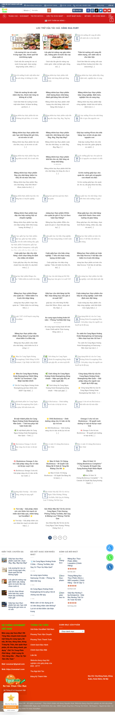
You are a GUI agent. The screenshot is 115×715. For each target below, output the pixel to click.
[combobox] (72, 631)
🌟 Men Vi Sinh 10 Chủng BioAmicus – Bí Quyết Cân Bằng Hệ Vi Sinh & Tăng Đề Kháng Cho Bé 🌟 (57, 465)
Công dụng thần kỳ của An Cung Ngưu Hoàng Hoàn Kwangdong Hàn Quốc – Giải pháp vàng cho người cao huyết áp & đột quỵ (89, 378)
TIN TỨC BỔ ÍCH (37, 16)
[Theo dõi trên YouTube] (109, 10)
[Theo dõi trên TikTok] (96, 10)
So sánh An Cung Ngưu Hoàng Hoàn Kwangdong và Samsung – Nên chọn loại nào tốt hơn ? (89, 335)
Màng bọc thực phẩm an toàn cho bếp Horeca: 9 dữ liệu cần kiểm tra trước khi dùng (89, 255)
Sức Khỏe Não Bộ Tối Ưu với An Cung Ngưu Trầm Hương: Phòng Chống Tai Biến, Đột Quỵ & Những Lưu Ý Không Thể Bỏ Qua (57, 514)
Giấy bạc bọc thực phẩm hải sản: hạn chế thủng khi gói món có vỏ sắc (17, 606)
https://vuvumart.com (15, 669)
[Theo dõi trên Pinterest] (105, 10)
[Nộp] (49, 10)
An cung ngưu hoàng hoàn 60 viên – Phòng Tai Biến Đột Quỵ (57, 319)
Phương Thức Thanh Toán (41, 639)
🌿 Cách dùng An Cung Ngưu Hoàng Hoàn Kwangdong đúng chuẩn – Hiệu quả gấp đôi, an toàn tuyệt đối (57, 377)
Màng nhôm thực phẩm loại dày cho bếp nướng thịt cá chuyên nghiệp (25, 215)
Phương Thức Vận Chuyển (41, 634)
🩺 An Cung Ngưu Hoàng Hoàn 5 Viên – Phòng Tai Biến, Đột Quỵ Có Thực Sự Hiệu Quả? (43, 564)
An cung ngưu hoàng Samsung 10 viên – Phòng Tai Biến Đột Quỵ (42, 578)
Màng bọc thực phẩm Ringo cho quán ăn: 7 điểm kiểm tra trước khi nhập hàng (25, 295)
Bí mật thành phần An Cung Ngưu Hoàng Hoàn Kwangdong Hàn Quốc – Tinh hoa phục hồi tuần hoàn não (25, 422)
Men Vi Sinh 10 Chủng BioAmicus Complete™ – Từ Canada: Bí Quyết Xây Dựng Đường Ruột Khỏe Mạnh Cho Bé (89, 466)
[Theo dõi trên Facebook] (88, 10)
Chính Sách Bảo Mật (38, 650)
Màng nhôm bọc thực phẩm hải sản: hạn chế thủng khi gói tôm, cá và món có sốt (25, 135)
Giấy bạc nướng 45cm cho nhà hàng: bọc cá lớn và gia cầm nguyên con (89, 135)
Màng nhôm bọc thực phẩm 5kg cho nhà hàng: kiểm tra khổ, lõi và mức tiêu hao (25, 175)
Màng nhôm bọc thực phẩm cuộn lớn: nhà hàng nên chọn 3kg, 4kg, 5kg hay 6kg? (57, 135)
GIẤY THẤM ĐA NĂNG (56, 21)
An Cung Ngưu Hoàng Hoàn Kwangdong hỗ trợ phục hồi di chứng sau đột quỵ (42, 592)
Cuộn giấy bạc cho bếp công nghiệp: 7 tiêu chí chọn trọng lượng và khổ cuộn (57, 255)
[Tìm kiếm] (4, 16)
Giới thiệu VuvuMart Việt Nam (42, 629)
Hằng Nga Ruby (70, 28)
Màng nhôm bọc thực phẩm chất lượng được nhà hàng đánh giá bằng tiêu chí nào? (57, 94)
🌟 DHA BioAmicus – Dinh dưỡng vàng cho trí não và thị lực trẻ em (57, 421)
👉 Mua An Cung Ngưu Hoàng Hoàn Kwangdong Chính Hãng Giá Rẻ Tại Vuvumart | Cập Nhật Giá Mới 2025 (25, 377)
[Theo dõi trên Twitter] (101, 10)
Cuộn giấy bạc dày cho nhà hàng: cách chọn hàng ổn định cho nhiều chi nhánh (25, 255)
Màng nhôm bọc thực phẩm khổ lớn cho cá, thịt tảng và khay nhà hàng (57, 159)
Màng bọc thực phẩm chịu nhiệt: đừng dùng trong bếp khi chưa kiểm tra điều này (25, 335)
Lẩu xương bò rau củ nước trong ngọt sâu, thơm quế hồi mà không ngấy (25, 54)
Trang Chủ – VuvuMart (18, 16)
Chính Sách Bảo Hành (39, 645)
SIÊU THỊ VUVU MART (54, 16)
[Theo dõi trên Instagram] (92, 10)
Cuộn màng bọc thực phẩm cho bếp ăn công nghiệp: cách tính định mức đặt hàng (89, 295)
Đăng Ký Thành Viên (38, 676)
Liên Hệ (33, 655)
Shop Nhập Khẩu (74, 16)
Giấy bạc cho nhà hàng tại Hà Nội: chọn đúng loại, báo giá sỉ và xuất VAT (57, 295)
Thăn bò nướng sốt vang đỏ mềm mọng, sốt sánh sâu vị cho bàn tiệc (89, 54)
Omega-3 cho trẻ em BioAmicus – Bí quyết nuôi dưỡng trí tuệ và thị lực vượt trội (89, 422)
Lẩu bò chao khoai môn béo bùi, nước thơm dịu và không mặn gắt (16, 594)
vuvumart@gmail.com (15, 664)
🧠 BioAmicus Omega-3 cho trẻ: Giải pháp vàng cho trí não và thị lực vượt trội (25, 463)
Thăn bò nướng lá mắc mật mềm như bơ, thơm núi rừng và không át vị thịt (25, 94)
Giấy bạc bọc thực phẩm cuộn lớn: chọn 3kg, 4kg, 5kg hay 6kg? (17, 561)
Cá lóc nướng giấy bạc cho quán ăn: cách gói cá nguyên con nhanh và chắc (89, 175)
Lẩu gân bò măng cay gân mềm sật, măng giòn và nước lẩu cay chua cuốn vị (57, 54)
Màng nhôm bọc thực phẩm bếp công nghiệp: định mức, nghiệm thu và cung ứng (89, 94)
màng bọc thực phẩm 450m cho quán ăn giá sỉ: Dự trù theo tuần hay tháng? (57, 215)
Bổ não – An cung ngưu (95, 16)
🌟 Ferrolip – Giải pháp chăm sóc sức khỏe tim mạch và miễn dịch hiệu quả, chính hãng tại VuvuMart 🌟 (25, 512)
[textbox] (71, 631)
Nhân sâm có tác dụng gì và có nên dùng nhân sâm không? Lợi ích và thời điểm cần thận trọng (43, 607)
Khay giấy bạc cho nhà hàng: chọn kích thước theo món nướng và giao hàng (89, 215)
